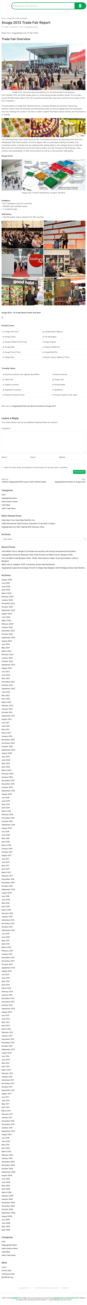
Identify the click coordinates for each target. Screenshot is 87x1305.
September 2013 (8, 1009)
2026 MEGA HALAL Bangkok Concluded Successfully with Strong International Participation (39, 551)
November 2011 (8, 1083)
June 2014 (6, 978)
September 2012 (8, 1049)
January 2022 (7, 709)
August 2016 (7, 893)
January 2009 (7, 1199)
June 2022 (6, 692)
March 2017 (6, 872)
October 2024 (7, 634)
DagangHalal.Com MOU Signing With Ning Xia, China (23, 527)
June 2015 (6, 937)
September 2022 (8, 689)
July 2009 (6, 1179)
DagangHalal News (31, 27)
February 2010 (7, 1155)
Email (33, 457)
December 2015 (8, 920)
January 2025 (7, 627)
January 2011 (7, 1117)
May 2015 (5, 940)
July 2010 (5, 1138)
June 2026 (6, 586)
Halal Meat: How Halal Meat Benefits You (18, 520)
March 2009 (6, 1192)
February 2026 (7, 597)
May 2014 (5, 981)
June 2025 (6, 617)
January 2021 (7, 736)
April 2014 (6, 985)
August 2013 (7, 1012)
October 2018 (7, 821)
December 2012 (8, 1039)
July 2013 (5, 1015)
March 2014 (6, 988)
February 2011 (7, 1114)
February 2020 (7, 774)
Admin (6, 27)
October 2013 (7, 1005)
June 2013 (6, 1019)
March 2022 (6, 702)
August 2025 (7, 614)
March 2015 (6, 947)
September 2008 (8, 1213)
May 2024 (6, 648)
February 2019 (7, 814)
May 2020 (6, 763)
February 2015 (7, 951)
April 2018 (6, 842)
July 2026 (6, 583)
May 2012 (5, 1063)
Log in (4, 1267)
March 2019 (6, 811)
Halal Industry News (10, 501)
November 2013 (8, 1002)
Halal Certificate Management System (47, 1288)
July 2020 (6, 757)
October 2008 (7, 1209)
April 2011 (5, 1107)
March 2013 (6, 1029)
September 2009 (8, 1172)
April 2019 (6, 808)
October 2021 (7, 712)
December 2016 (8, 879)
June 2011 (6, 1100)
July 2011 (5, 1097)
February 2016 (7, 913)
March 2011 (6, 1111)
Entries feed (6, 1270)
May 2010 (5, 1145)
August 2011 (6, 1094)
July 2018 (5, 831)
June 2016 (6, 900)
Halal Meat (6, 505)
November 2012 (8, 1043)
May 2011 (5, 1104)
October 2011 (7, 1087)
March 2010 (6, 1151)
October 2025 (7, 607)
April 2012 (6, 1066)
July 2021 (5, 723)
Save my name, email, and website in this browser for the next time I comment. (36, 467)
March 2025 (6, 620)
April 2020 (6, 767)
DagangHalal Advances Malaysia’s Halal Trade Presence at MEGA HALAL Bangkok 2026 (37, 555)
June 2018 (6, 835)
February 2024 (7, 654)
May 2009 (6, 1186)
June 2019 (6, 801)
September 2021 (8, 716)
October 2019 (7, 787)
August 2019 (7, 794)
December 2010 (8, 1121)
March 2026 (6, 593)
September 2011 (8, 1090)
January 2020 (7, 777)
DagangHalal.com (24, 1288)
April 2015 (6, 944)
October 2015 (7, 927)
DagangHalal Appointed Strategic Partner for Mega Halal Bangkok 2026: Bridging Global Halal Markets (43, 568)
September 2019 (8, 791)
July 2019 (5, 797)
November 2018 (8, 818)
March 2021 (6, 733)
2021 (4, 495)
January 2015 (7, 954)
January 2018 (7, 849)
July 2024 (6, 644)
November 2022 (8, 682)
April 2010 (6, 1148)
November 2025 (8, 603)
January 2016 (7, 917)
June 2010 (6, 1141)
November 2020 (8, 743)
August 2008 (7, 1216)
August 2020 (7, 753)
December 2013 (8, 998)
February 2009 (7, 1196)
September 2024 (8, 637)
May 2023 (6, 678)
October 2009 (7, 1168)
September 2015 (8, 930)
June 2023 (6, 675)
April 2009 (6, 1189)
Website (62, 457)
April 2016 (6, 906)
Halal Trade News (9, 508)
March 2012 (6, 1070)
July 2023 (6, 671)
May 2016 (5, 903)
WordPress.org (7, 1277)
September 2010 (8, 1131)
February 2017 (7, 876)
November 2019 (8, 784)
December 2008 (8, 1202)
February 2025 (7, 624)
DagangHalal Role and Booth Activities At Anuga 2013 (34, 406)
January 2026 (7, 600)
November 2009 (8, 1165)
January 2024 (7, 658)
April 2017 (6, 869)
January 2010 (7, 1158)
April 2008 (6, 1230)
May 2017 (5, 865)
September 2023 (8, 665)
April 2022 (6, 699)
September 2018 (8, 825)
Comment (6, 428)
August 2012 (7, 1053)
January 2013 (7, 1036)
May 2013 (5, 1022)
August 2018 (7, 828)
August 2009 (7, 1175)
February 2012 (7, 1073)
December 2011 (8, 1080)
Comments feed (8, 1274)
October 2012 (7, 1046)
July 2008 (6, 1220)
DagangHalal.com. (16, 1298)
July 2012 (5, 1056)
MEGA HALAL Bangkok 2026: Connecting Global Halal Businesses (28, 564)
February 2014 (7, 991)
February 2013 (7, 1032)
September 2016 (8, 889)
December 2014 (8, 957)
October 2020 (7, 746)
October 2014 (7, 964)
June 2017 (6, 862)
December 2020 (8, 740)
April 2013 (6, 1025)
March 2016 (6, 910)
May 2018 (5, 838)
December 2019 (8, 780)
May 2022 (6, 695)
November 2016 (8, 883)
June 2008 (6, 1223)
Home (4, 18)
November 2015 (8, 923)
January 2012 (7, 1077)
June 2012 (6, 1060)
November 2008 (8, 1206)
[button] (6, 6)
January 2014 (7, 995)
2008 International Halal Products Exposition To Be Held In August (28, 523)
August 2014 (7, 971)
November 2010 (8, 1124)
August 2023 (7, 668)
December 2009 (8, 1162)
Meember (66, 1288)
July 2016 (5, 896)
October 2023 (7, 661)
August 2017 (7, 855)
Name (5, 457)
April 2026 (6, 590)
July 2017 (5, 859)
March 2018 (6, 845)
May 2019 (5, 804)
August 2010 (7, 1134)
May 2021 (5, 729)
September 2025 (8, 610)
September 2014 (8, 968)
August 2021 (7, 719)
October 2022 (7, 685)
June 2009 (6, 1182)
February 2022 (7, 705)
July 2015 (5, 934)
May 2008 (6, 1226)
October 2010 (7, 1128)
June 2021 (6, 726)
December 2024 (8, 631)
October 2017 (7, 852)
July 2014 (5, 974)
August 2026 (7, 580)
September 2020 (8, 750)
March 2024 (6, 651)
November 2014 (8, 961)
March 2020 (6, 770)
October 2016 (7, 886)
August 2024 (7, 641)
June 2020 (6, 760)
